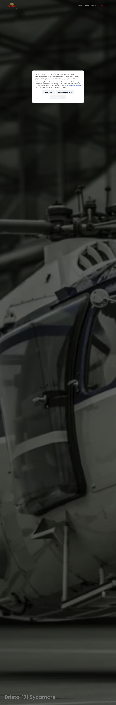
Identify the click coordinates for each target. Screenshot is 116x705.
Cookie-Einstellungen (58, 97)
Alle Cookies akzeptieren (65, 92)
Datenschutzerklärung (74, 86)
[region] (58, 86)
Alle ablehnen (48, 92)
